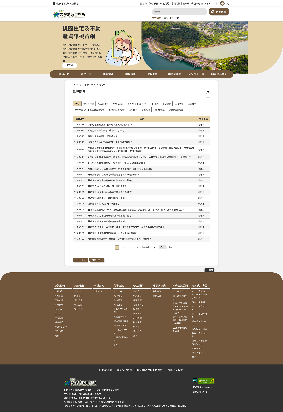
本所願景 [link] (59, 304)
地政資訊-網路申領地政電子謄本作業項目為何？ (110, 215)
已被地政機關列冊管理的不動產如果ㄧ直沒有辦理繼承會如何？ (117, 163)
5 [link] (128, 247)
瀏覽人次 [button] (197, 392)
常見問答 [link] (101, 84)
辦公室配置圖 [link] (61, 327)
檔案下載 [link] (137, 313)
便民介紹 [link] (137, 291)
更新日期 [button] (197, 387)
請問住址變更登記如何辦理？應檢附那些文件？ (110, 124)
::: (0, 70)
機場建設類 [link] (88, 104)
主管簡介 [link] (59, 313)
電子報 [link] (136, 327)
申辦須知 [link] (108, 74)
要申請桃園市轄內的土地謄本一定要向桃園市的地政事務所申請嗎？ (119, 239)
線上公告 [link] (78, 296)
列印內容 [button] (208, 92)
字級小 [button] (217, 3)
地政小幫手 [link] (138, 304)
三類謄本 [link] (192, 104)
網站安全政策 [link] (124, 370)
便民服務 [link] (152, 74)
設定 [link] (166, 18)
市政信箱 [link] (164, 3)
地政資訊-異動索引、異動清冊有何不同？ (107, 198)
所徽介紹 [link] (59, 300)
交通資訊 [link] (157, 296)
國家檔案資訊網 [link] (199, 329)
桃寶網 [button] (69, 65)
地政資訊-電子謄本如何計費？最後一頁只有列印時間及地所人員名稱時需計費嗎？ (126, 227)
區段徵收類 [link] (159, 109)
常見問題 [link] (176, 3)
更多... (57, 335)
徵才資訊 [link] (78, 309)
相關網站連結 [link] (198, 348)
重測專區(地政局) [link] (116, 109)
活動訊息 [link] (78, 300)
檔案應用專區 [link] (219, 74)
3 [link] (120, 247)
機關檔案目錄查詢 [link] (199, 335)
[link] (195, 380)
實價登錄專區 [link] (120, 316)
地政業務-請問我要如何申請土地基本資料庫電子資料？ (113, 174)
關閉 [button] (211, 270)
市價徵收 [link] (166, 104)
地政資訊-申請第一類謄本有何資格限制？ (107, 221)
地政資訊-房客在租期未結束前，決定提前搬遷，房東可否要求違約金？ (121, 169)
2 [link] (117, 247)
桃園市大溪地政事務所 (69, 14)
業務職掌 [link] (59, 318)
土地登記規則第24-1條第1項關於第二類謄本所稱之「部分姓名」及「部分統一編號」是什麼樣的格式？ (136, 210)
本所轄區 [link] (59, 309)
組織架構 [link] (59, 322)
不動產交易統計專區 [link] (121, 311)
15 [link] (136, 247)
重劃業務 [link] (154, 104)
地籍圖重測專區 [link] (121, 321)
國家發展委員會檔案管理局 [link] (199, 342)
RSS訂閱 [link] (78, 304)
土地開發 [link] (118, 300)
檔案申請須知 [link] (198, 302)
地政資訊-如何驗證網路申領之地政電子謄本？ (109, 186)
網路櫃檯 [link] (137, 300)
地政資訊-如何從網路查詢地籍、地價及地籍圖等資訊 (112, 233)
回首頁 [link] (143, 3)
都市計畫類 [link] (103, 104)
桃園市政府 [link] (197, 3)
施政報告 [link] (118, 296)
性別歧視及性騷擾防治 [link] (180, 329)
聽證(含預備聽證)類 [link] (136, 104)
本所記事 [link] (59, 296)
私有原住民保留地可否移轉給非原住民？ (107, 130)
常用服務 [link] (137, 296)
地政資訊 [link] (145, 109)
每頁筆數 (146, 247)
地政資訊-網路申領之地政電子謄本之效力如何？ (110, 192)
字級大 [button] (228, 3)
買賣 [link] (171, 18)
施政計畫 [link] (118, 291)
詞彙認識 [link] (137, 309)
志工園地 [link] (137, 318)
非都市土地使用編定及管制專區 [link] (89, 109)
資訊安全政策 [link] (175, 370)
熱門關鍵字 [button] (157, 18)
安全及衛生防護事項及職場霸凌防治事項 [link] (180, 320)
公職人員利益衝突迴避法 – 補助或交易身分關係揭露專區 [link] (180, 308)
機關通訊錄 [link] (174, 74)
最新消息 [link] (78, 291)
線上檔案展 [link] (197, 353)
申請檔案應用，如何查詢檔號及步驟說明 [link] (199, 294)
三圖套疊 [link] (179, 104)
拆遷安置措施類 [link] (176, 109)
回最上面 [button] (96, 260)
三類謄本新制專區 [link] (121, 339)
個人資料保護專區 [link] (180, 297)
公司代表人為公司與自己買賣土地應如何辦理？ (110, 142)
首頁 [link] (78, 84)
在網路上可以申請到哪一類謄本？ (104, 204)
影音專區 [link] (137, 322)
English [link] (208, 3)
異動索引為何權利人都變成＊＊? (103, 136)
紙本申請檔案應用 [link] (199, 308)
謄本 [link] (177, 18)
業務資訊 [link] (130, 74)
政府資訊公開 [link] (196, 74)
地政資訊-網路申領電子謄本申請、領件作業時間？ (111, 180)
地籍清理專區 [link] (120, 325)
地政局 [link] (185, 3)
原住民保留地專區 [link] (121, 331)
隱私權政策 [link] (105, 370)
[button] (66, 3)
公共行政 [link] (133, 109)
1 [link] (113, 247)
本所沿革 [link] (59, 291)
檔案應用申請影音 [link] (199, 323)
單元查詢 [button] (208, 98)
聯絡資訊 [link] (157, 291)
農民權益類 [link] (118, 104)
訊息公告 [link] (86, 74)
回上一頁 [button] (79, 260)
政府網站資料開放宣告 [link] (150, 370)
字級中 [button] (222, 3)
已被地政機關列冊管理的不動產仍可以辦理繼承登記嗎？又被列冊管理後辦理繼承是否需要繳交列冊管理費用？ (139, 157)
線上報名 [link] (137, 331)
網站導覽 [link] (153, 3)
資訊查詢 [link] (118, 304)
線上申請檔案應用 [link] (199, 315)
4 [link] (124, 247)
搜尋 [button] (223, 11)
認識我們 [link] (64, 74)
